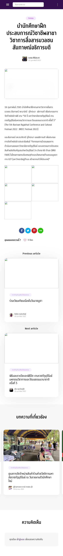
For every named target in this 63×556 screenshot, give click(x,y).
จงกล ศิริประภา (34, 57)
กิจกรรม (30, 18)
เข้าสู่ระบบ (20, 539)
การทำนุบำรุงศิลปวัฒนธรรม (20, 295)
